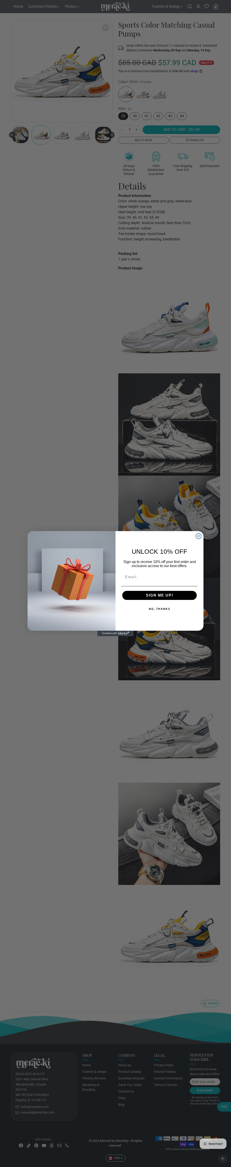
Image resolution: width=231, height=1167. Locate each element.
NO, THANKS (145, 609)
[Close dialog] (198, 536)
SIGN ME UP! (145, 595)
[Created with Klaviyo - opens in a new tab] (115, 633)
